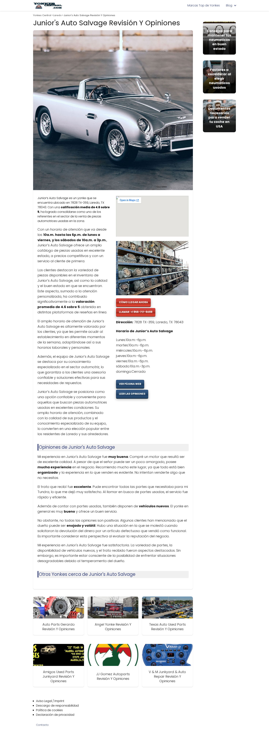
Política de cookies (49, 710)
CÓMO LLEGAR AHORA (133, 302)
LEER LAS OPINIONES (132, 394)
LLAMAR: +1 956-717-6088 (135, 312)
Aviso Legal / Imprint (50, 701)
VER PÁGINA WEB (130, 384)
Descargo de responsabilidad (57, 705)
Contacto (42, 725)
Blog (229, 5)
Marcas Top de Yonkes (203, 5)
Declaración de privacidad (55, 715)
